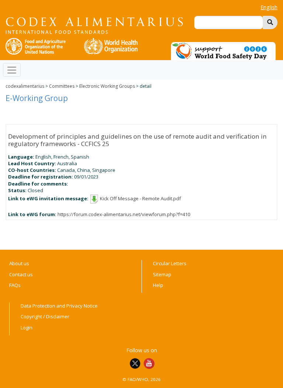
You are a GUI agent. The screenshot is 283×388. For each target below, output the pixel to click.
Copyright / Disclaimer (45, 316)
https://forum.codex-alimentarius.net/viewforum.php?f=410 (123, 214)
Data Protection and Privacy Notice (59, 305)
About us (19, 263)
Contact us (21, 274)
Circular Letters (169, 263)
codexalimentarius (25, 86)
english (269, 7)
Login (26, 327)
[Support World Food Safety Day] (223, 50)
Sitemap (162, 274)
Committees (61, 86)
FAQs (15, 285)
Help (158, 285)
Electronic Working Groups (107, 86)
